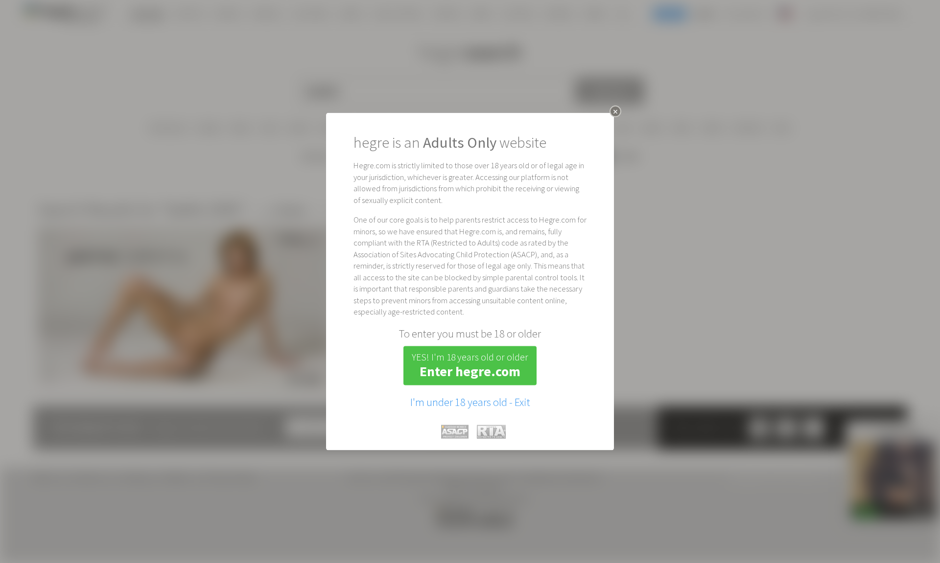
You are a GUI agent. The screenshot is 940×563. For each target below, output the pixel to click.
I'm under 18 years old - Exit (470, 401)
